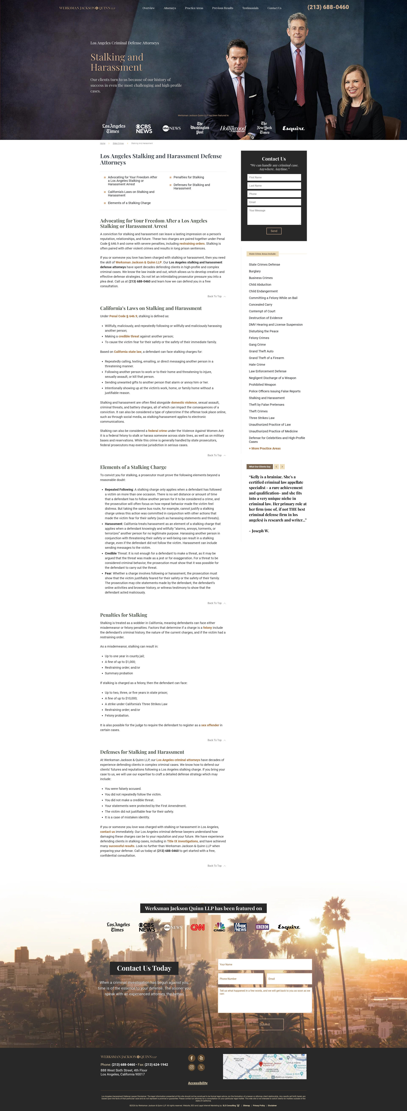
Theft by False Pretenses (266, 404)
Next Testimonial (282, 466)
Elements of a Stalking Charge (129, 203)
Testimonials (250, 8)
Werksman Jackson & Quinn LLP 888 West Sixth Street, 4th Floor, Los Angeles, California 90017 (264, 1066)
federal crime (157, 431)
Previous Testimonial (276, 466)
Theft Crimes (258, 411)
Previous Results (222, 8)
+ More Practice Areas (265, 448)
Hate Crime (257, 364)
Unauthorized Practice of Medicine (273, 431)
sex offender (210, 725)
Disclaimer (272, 1105)
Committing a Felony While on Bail (273, 298)
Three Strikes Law (262, 418)
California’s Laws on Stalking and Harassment (131, 193)
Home (102, 143)
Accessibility (198, 1083)
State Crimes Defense (264, 264)
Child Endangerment (263, 291)
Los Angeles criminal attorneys (178, 760)
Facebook (191, 1058)
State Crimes (118, 143)
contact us (107, 832)
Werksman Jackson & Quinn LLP (139, 262)
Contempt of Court (262, 311)
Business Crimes (261, 278)
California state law (127, 352)
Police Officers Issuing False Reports (274, 391)
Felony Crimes (259, 338)
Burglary (255, 271)
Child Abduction (260, 284)
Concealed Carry (260, 304)
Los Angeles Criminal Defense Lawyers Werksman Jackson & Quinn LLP (87, 5)
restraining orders (192, 243)
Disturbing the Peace (264, 331)
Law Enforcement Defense (267, 371)
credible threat (129, 336)
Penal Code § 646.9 (123, 316)
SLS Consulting (229, 1105)
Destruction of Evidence (266, 318)
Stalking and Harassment (267, 398)
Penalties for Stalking (189, 177)
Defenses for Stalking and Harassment (192, 186)
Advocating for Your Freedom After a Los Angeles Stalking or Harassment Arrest (132, 180)
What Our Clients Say (259, 466)
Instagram (191, 1067)
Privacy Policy (259, 1105)
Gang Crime (257, 344)
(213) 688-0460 (328, 7)
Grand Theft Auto (261, 351)
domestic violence (184, 402)
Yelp (201, 1058)
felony (207, 628)
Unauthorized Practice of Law (270, 424)
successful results (121, 846)
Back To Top (215, 296)
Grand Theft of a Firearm (266, 358)
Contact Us (274, 8)
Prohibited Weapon (262, 384)
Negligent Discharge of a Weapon (272, 378)
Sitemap (246, 1105)
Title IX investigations (182, 841)
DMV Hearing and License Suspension (276, 324)
